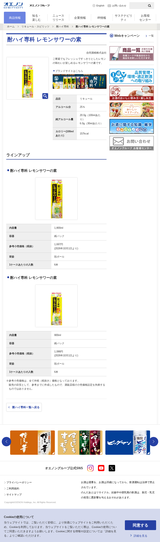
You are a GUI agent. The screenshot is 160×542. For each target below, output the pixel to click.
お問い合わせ (119, 5)
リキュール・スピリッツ (35, 26)
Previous (6, 441)
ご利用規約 (12, 488)
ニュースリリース (58, 17)
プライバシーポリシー (19, 482)
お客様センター (145, 17)
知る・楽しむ (36, 17)
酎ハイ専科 (62, 26)
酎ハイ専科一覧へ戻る (26, 407)
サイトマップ (14, 494)
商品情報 (15, 17)
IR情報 (101, 17)
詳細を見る (140, 535)
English (100, 5)
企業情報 (80, 17)
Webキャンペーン (134, 35)
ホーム (11, 26)
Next (153, 441)
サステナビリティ (123, 17)
